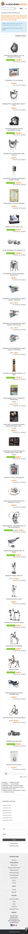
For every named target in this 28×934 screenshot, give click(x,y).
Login (4, 829)
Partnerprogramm (14, 877)
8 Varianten (14, 454)
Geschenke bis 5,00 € (7, 805)
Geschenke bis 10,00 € (7, 808)
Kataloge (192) (17, 12)
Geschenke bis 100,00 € (7, 817)
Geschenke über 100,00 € (8, 820)
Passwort (4, 834)
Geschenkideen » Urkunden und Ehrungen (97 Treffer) (12, 787)
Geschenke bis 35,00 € (7, 812)
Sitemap (14, 883)
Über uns (14, 880)
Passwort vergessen (14, 843)
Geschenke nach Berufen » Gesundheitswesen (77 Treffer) (13, 790)
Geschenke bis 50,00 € (7, 815)
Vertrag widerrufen (14, 862)
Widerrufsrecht (14, 865)
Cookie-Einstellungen (14, 875)
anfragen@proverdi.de (15, 920)
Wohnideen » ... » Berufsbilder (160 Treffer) (10, 782)
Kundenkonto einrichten (14, 845)
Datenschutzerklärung (14, 872)
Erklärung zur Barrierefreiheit (14, 867)
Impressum (14, 860)
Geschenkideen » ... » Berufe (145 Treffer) (10, 784)
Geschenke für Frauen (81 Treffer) (9, 788)
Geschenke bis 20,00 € (7, 810)
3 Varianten (14, 401)
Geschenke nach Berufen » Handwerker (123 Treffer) (12, 785)
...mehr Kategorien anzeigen (8, 792)
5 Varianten (14, 428)
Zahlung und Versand (14, 870)
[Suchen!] (15, 9)
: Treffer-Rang (20, 35)
